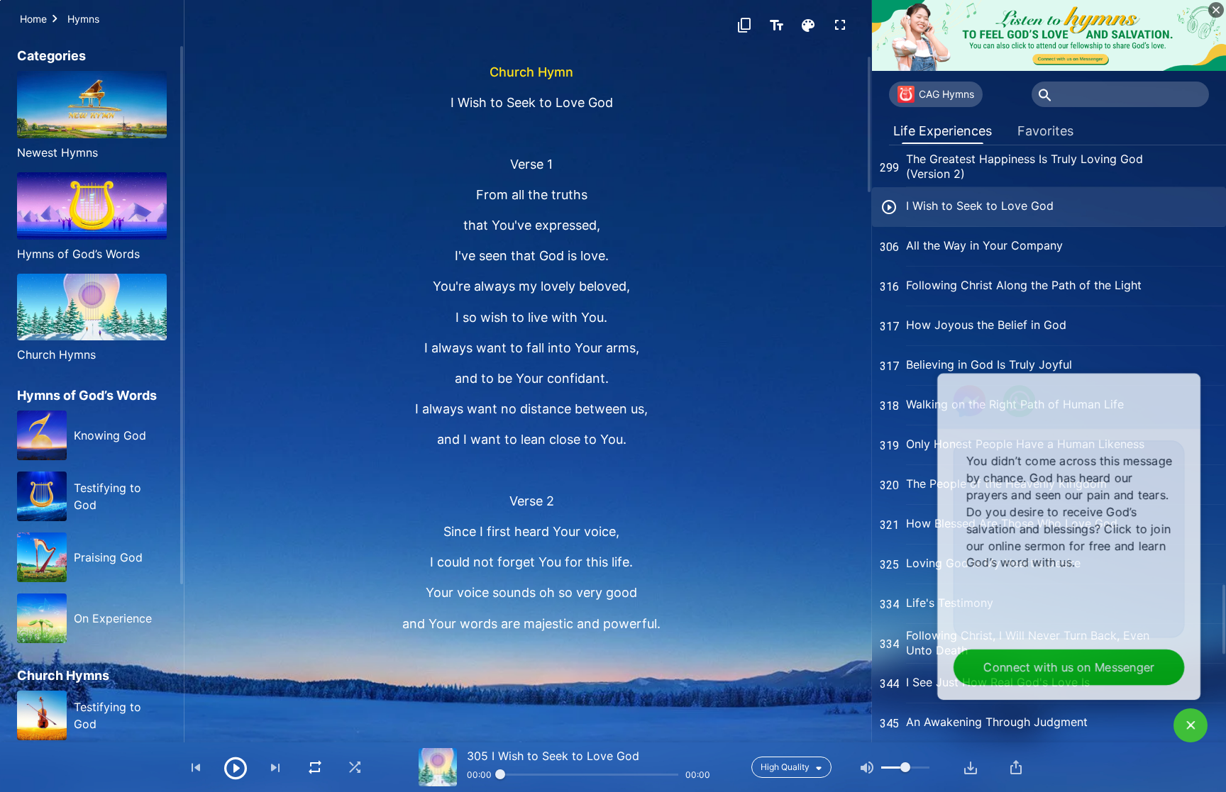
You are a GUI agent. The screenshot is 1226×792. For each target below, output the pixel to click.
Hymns (83, 19)
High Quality (785, 767)
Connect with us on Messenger (1073, 668)
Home (33, 19)
